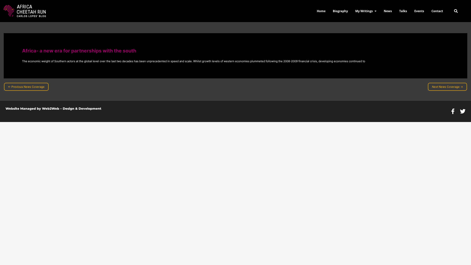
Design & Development (82, 108)
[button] (456, 11)
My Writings (364, 11)
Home (321, 11)
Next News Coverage (447, 87)
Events (419, 11)
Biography (340, 11)
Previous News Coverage (26, 87)
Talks (403, 11)
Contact (437, 11)
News (388, 11)
